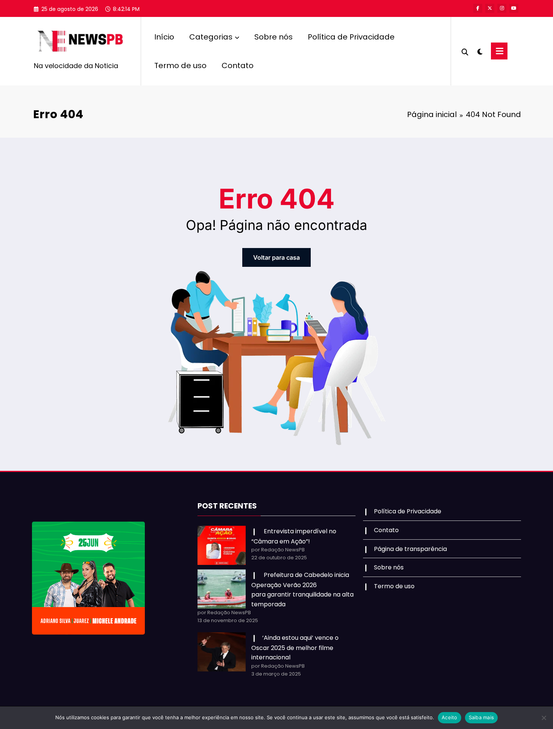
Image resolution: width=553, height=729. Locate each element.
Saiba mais (481, 717)
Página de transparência (410, 549)
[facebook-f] (477, 8)
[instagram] (501, 8)
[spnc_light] (479, 50)
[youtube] (513, 8)
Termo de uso (180, 65)
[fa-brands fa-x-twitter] (489, 8)
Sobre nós (273, 37)
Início (164, 37)
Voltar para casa (276, 257)
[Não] (543, 717)
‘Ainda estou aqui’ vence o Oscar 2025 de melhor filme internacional (295, 647)
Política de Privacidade (351, 37)
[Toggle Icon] (499, 51)
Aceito (449, 717)
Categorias (210, 37)
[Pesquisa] (465, 51)
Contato (238, 65)
